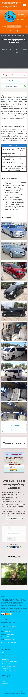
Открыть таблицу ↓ (14, 145)
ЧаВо (3, 652)
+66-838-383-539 (10, 629)
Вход (3, 681)
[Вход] (8, 530)
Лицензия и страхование (8, 654)
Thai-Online (7, 636)
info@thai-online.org (9, 639)
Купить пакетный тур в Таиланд (10, 661)
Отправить (11, 538)
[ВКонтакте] (7, 547)
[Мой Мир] (12, 547)
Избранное (5, 683)
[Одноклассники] (10, 547)
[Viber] (18, 547)
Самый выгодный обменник (9, 670)
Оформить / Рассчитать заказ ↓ (14, 75)
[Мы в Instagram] (18, 642)
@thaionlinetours (10, 634)
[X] (14, 547)
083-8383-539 (12, 626)
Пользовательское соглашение (10, 657)
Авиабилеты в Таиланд (8, 663)
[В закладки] (16, 582)
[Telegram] (16, 547)
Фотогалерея (5, 659)
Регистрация (5, 678)
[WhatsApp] (20, 547)
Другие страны (6, 668)
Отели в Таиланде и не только (10, 666)
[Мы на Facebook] (5, 642)
